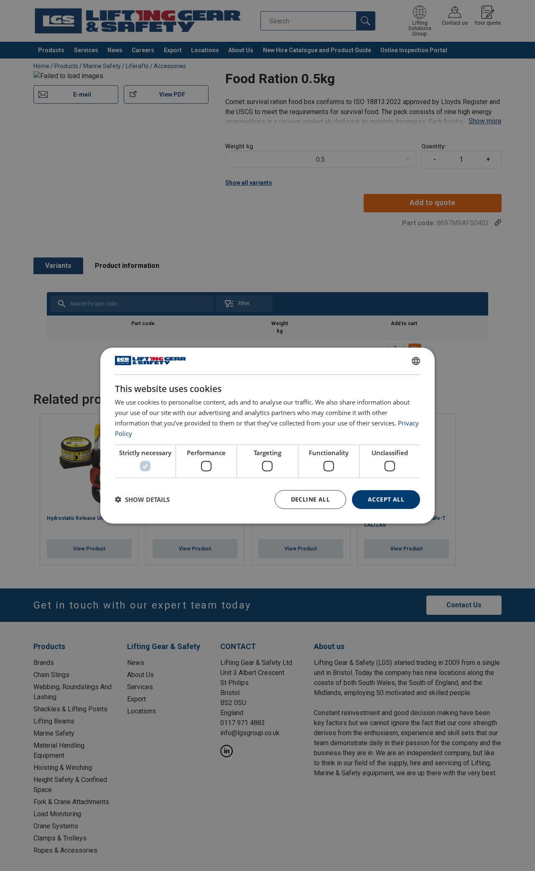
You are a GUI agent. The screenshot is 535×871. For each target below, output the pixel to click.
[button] (142, 499)
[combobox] (416, 361)
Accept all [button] (386, 499)
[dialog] (267, 436)
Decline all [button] (310, 499)
